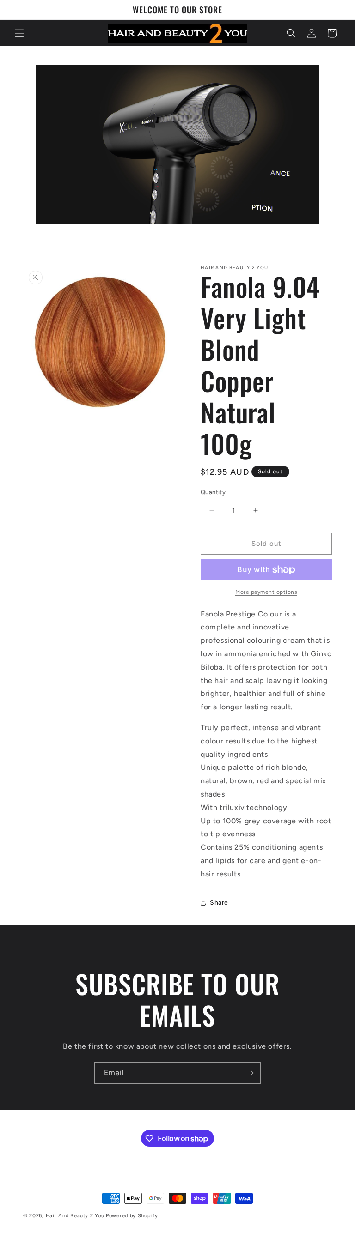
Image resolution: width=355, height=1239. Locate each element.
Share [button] (219, 903)
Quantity (213, 492)
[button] (19, 33)
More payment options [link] (266, 592)
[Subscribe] (250, 1073)
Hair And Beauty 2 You (75, 1216)
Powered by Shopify (132, 1216)
